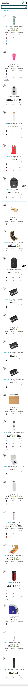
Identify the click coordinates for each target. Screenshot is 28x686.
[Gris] (6, 34)
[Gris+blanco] (6, 650)
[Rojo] (6, 170)
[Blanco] (6, 77)
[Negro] (6, 71)
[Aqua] (6, 44)
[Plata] (6, 104)
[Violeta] (6, 447)
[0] (23, 3)
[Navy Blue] (6, 74)
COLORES (7, 79)
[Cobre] (6, 593)
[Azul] (6, 131)
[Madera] (6, 224)
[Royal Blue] (6, 624)
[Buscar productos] (25, 7)
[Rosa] (6, 38)
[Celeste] (6, 41)
